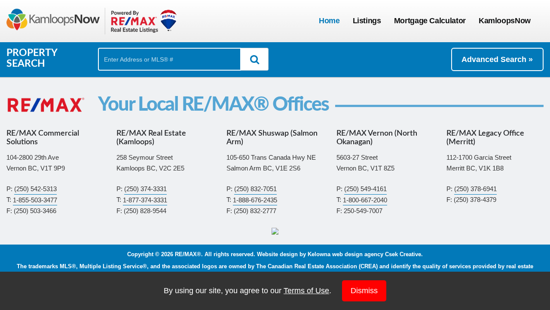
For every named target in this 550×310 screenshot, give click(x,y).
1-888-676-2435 (255, 199)
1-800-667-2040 (365, 199)
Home (329, 20)
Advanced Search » (497, 59)
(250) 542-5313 (35, 188)
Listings (367, 20)
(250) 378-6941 (475, 188)
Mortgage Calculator (430, 20)
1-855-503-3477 (35, 199)
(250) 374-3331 (145, 188)
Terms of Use (306, 290)
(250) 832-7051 (255, 188)
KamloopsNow (505, 20)
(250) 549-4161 (365, 188)
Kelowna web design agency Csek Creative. (365, 254)
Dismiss (364, 290)
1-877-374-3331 (145, 199)
